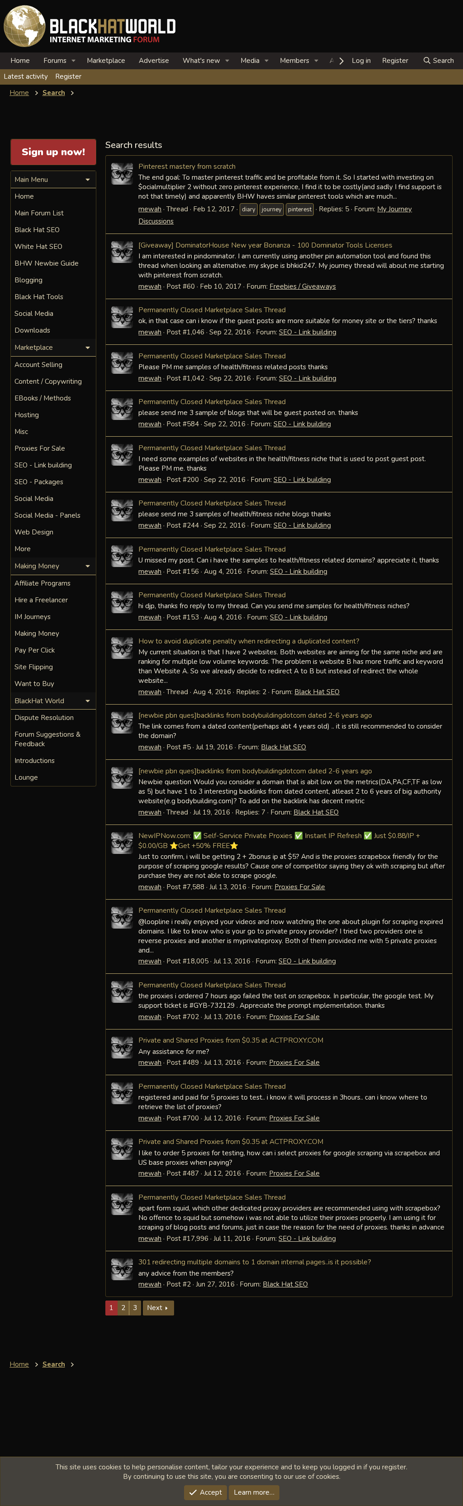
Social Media (33, 313)
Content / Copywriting (48, 381)
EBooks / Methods (42, 398)
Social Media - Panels (47, 515)
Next (154, 1307)
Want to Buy (34, 683)
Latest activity (26, 76)
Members (294, 60)
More (22, 548)
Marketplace (106, 60)
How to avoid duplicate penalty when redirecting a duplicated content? (248, 641)
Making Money (36, 633)
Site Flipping (33, 667)
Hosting (26, 414)
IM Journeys (32, 616)
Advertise (154, 60)
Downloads (32, 330)
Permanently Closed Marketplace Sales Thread (212, 310)
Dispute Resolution (44, 717)
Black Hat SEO (317, 691)
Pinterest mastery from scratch (187, 166)
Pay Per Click (34, 650)
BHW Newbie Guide (46, 263)
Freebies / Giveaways (302, 286)
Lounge (26, 777)
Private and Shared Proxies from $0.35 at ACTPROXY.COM (230, 1040)
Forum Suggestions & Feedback (47, 739)
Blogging (28, 280)
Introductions (34, 760)
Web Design (33, 532)
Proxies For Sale (299, 886)
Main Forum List (39, 213)
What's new (201, 60)
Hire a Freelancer (41, 600)
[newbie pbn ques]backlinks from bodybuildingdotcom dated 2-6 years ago (255, 715)
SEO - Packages (38, 481)
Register (68, 76)
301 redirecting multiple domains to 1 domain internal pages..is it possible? (254, 1262)
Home (20, 60)
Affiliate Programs (42, 583)
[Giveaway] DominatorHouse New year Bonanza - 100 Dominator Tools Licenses (265, 245)
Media (250, 60)
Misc (21, 431)
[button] (73, 60)
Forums (54, 60)
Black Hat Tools (38, 296)
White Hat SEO (38, 246)
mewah (149, 209)
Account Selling (38, 364)
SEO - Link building (307, 332)
